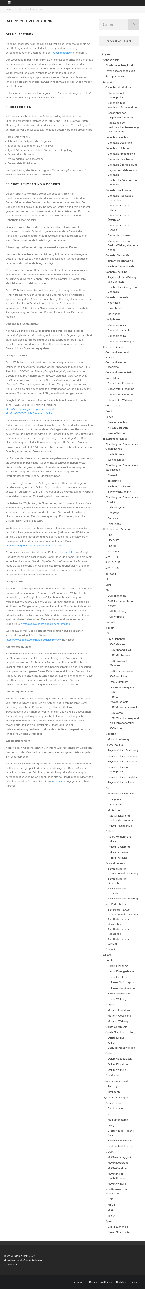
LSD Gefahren (116, 644)
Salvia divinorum (115, 863)
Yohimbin (110, 949)
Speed (109, 1221)
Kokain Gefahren (118, 427)
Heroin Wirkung (117, 999)
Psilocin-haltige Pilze (120, 825)
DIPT (108, 584)
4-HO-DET (111, 534)
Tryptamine (114, 480)
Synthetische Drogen (115, 1097)
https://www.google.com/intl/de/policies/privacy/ (34, 639)
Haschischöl (115, 308)
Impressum (58, 781)
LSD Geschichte (117, 676)
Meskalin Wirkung (118, 739)
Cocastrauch (112, 405)
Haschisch (114, 302)
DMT (108, 590)
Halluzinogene (116, 507)
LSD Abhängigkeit (120, 649)
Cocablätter (112, 377)
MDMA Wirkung (117, 1183)
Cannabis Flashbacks (120, 159)
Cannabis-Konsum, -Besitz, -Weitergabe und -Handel (123, 245)
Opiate (107, 954)
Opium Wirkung (117, 1069)
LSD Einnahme (117, 638)
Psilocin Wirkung (117, 857)
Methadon (114, 1091)
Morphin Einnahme (119, 1010)
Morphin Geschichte (120, 1015)
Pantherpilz (116, 804)
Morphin (110, 1004)
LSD (107, 633)
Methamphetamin (118, 1119)
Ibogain (109, 627)
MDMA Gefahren (118, 1168)
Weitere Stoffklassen (120, 486)
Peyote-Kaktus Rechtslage (123, 776)
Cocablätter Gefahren (120, 394)
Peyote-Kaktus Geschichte (123, 761)
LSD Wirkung (115, 728)
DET (108, 579)
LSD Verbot (116, 712)
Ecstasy (110, 1125)
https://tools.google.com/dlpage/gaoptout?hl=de (34, 545)
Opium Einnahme (118, 1064)
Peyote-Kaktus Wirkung (122, 782)
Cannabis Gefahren (117, 148)
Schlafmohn (112, 1075)
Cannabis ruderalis (119, 330)
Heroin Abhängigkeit (122, 982)
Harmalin (110, 622)
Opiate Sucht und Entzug (120, 1032)
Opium (109, 1053)
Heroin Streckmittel (119, 993)
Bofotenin (111, 573)
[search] (133, 24)
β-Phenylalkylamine (119, 491)
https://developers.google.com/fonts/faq (46, 623)
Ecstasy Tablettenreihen (122, 1145)
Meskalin (110, 733)
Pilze (108, 788)
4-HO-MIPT (112, 545)
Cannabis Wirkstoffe (117, 255)
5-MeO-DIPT (113, 556)
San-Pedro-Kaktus (116, 903)
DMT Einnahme (117, 595)
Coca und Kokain (113, 346)
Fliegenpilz (116, 799)
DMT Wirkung (116, 616)
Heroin (109, 960)
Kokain (109, 416)
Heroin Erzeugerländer (121, 971)
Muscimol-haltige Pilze (121, 793)
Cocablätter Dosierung (121, 383)
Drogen (105, 54)
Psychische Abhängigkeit (120, 70)
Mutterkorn (114, 810)
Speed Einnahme (118, 1226)
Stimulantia (114, 523)
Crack (108, 411)
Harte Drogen (116, 454)
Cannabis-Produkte (116, 297)
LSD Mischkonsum (121, 655)
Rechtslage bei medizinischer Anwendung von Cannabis (123, 127)
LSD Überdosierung (121, 670)
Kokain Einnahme (118, 422)
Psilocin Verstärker (119, 852)
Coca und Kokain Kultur (119, 372)
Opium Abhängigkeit (120, 1058)
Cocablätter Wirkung (120, 399)
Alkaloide (113, 475)
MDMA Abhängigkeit (120, 1157)
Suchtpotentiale (114, 76)
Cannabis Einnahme (117, 136)
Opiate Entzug (116, 1037)
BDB (110, 1199)
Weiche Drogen (117, 459)
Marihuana (114, 313)
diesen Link (65, 552)
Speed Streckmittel (119, 1232)
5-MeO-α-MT (113, 568)
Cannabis (108, 81)
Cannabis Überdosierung (122, 164)
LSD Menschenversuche (124, 707)
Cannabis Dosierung (120, 142)
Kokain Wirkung (117, 433)
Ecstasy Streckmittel (120, 1140)
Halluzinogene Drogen (116, 529)
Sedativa (113, 518)
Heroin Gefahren (118, 976)
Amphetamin (115, 1108)
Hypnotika (114, 512)
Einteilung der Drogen (116, 438)
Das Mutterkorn (119, 681)
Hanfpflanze (112, 319)
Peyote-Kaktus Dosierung (123, 750)
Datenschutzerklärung (100, 1282)
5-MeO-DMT (112, 562)
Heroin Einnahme (118, 965)
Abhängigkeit (111, 59)
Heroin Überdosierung (123, 987)
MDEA (111, 1215)
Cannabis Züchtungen (121, 341)
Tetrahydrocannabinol (120, 260)
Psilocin (109, 831)
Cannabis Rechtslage (118, 190)
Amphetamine (113, 1102)
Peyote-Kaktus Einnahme (123, 756)
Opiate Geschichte (116, 1026)
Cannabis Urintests (119, 235)
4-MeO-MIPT (113, 551)
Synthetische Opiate (117, 1080)
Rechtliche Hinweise (126, 1282)
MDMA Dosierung (118, 1162)
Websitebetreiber (61, 52)
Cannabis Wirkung (116, 271)
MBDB (111, 1204)
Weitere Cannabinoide (121, 266)
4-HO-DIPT (112, 540)
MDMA (109, 1151)
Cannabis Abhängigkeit (121, 153)
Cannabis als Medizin (118, 87)
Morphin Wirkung (118, 1021)
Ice (109, 1114)
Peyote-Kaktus (114, 744)
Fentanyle (114, 1086)
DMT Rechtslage (118, 611)
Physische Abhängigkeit (119, 65)
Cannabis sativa (117, 335)
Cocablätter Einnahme (121, 388)
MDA (110, 1210)
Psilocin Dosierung (119, 846)
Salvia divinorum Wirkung (123, 898)
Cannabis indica (117, 324)
